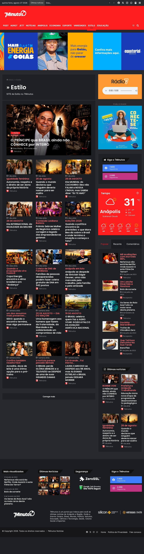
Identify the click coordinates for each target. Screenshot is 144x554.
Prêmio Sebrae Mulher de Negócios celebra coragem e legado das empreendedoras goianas (48, 232)
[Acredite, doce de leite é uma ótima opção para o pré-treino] (19, 348)
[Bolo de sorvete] (110, 285)
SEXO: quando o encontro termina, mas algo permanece (18, 321)
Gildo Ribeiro (18, 148)
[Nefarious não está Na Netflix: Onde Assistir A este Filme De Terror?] (110, 258)
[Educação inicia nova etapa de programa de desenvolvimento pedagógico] (129, 378)
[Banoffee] (110, 344)
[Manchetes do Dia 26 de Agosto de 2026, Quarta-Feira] (54, 492)
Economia (55, 25)
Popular (104, 244)
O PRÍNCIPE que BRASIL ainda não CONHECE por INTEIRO (110, 392)
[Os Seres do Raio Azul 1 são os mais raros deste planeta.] (110, 306)
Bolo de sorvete (128, 289)
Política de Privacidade (118, 532)
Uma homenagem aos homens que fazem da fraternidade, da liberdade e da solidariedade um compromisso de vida (48, 325)
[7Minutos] (15, 14)
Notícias (31, 25)
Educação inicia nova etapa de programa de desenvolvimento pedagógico (78, 3)
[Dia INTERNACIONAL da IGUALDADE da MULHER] (19, 209)
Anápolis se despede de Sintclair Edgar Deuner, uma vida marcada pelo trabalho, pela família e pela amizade (77, 278)
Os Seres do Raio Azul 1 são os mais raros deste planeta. (128, 306)
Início (10, 80)
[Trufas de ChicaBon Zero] (110, 326)
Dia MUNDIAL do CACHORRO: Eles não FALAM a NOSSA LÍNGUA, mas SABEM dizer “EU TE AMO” (77, 187)
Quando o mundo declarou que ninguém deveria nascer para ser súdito (46, 187)
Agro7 (13, 25)
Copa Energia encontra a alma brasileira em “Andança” (16, 280)
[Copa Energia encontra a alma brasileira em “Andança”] (19, 256)
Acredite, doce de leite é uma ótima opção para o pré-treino (17, 370)
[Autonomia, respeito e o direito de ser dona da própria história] (19, 167)
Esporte (67, 25)
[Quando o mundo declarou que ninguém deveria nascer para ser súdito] (49, 167)
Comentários (133, 244)
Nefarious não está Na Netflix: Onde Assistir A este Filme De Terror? (128, 267)
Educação (103, 25)
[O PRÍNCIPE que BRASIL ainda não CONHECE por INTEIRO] (48, 130)
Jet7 (21, 25)
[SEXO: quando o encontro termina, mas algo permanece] (19, 301)
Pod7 (5, 25)
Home (103, 532)
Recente (117, 244)
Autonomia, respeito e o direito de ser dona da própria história (19, 184)
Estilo (91, 25)
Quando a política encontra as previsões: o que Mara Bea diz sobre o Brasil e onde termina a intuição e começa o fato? (78, 232)
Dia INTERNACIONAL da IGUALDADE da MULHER (19, 225)
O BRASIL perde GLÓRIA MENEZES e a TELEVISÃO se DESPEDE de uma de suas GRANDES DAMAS (48, 371)
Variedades (80, 25)
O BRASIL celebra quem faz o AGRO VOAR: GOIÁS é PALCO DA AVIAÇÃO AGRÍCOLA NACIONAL (77, 322)
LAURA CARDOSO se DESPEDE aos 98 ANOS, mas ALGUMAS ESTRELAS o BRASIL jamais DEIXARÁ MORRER (78, 373)
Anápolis (43, 25)
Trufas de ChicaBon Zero (127, 329)
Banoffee (125, 347)
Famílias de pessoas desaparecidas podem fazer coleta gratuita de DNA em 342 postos (48, 279)
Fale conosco (135, 532)
